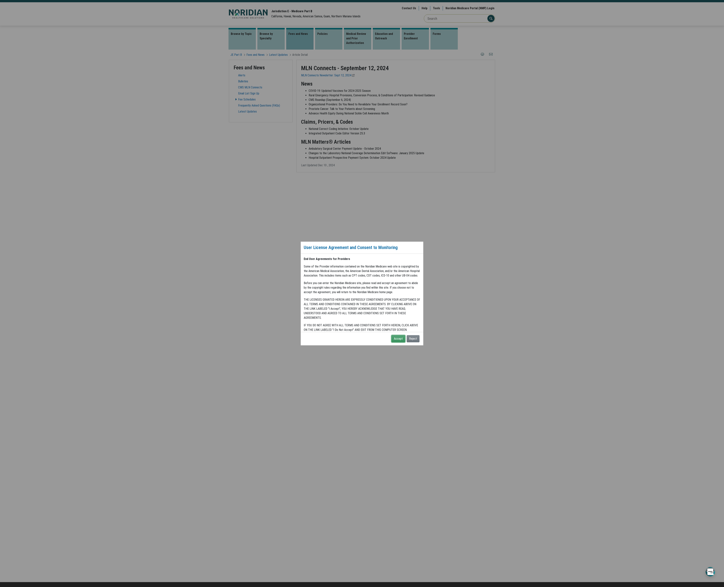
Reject (413, 338)
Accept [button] (398, 338)
